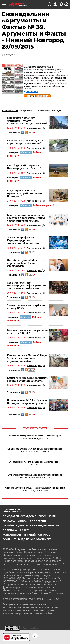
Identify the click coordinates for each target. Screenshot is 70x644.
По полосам (9, 110)
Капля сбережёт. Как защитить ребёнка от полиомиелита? (27, 379)
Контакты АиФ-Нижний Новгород (26, 534)
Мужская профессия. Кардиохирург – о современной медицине (23, 240)
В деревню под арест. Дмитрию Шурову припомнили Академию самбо (27, 120)
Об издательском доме (19, 516)
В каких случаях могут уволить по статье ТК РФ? (27, 331)
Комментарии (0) (36, 128)
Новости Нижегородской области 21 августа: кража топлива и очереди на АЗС (35, 437)
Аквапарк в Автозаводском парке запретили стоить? (25, 142)
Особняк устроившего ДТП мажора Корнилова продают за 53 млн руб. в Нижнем (35, 489)
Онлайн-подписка (37, 96)
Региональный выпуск (49, 110)
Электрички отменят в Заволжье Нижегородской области (35, 463)
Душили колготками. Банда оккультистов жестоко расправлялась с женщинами (35, 476)
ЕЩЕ (31, 132)
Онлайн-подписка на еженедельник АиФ (32, 525)
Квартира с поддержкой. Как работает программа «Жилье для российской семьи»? (26, 217)
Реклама (9, 521)
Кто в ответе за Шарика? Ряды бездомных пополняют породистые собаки (27, 358)
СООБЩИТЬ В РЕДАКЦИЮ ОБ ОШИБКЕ (27, 539)
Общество (25, 152)
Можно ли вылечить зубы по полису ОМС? (26, 306)
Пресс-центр (47, 516)
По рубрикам (26, 110)
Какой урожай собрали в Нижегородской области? (24, 167)
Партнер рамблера (30, 628)
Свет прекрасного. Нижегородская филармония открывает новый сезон (26, 285)
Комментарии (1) (36, 270)
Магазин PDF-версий (31, 521)
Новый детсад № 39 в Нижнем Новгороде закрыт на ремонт (27, 401)
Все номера (32, 91)
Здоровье (25, 317)
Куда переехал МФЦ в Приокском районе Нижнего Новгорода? (26, 193)
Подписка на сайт (16, 530)
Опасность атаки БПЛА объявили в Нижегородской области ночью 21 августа (35, 450)
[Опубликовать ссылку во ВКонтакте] (22, 132)
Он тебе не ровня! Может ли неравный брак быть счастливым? (25, 262)
